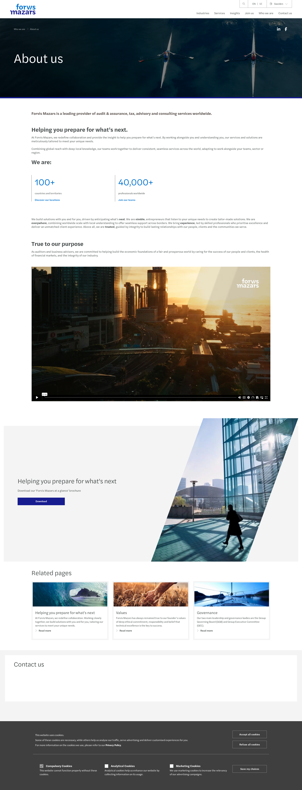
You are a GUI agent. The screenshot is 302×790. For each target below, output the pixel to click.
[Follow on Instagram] (158, 715)
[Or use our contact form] (256, 683)
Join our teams (126, 199)
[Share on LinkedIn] (278, 29)
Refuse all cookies (249, 744)
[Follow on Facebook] (165, 715)
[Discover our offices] (186, 683)
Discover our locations (47, 199)
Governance (207, 612)
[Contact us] (46, 683)
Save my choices (249, 769)
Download (41, 501)
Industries (202, 13)
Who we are (266, 13)
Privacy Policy (113, 745)
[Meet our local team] (116, 683)
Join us (249, 13)
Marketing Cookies (188, 765)
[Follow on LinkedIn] (151, 715)
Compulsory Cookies (59, 765)
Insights (235, 13)
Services (219, 13)
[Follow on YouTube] (173, 715)
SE (260, 4)
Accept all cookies (249, 734)
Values (121, 612)
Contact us (285, 13)
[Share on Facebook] (285, 29)
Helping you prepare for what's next (65, 612)
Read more (45, 630)
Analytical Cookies (123, 765)
